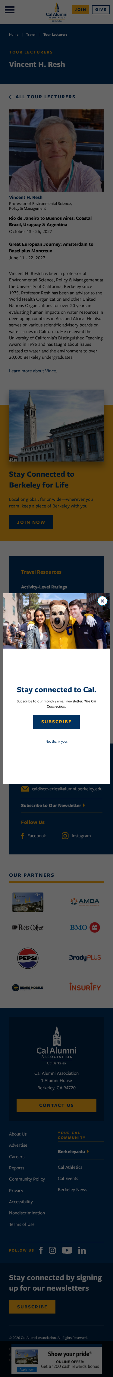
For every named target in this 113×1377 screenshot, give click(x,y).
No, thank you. (56, 741)
